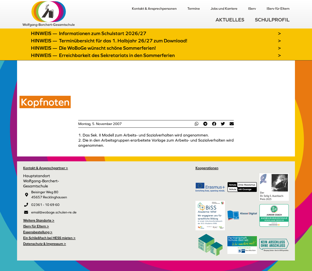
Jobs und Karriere (224, 8)
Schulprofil (272, 19)
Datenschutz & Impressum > (44, 244)
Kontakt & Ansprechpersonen (154, 8)
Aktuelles (229, 19)
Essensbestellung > (37, 232)
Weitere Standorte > (38, 220)
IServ (252, 8)
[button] (196, 123)
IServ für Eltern (278, 8)
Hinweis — (44, 33)
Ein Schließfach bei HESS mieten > (49, 238)
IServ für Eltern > (36, 226)
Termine (193, 8)
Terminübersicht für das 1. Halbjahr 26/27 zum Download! (123, 40)
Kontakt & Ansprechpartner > (45, 168)
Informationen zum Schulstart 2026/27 (102, 33)
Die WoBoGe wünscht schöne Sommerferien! (107, 48)
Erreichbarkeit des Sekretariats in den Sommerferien (117, 55)
